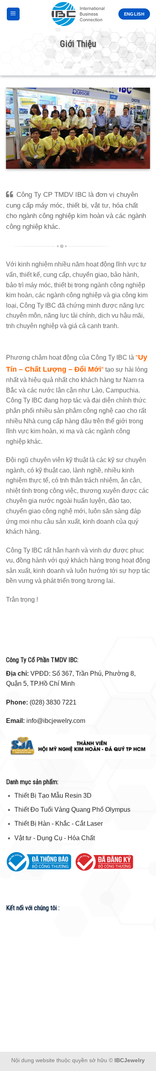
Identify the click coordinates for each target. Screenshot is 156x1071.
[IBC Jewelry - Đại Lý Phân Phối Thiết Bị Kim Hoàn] (78, 14)
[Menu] (13, 14)
